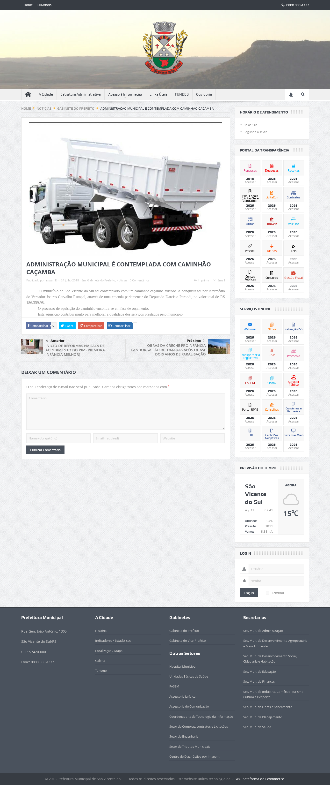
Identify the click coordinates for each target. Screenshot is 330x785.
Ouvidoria (44, 5)
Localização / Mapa (108, 651)
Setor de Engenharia (183, 736)
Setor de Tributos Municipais (189, 746)
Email (221, 280)
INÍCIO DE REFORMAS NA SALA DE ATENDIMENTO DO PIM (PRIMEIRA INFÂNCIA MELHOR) (75, 350)
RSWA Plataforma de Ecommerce (257, 779)
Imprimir (203, 280)
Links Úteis (158, 94)
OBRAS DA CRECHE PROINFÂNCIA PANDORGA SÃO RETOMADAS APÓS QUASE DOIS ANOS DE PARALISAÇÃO (168, 350)
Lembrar (278, 593)
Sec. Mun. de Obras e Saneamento (267, 707)
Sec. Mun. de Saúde (257, 727)
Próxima (194, 341)
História (101, 630)
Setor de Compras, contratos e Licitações (198, 726)
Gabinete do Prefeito (101, 280)
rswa (49, 280)
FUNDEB (182, 94)
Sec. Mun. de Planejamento (262, 717)
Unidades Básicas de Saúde (188, 676)
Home (28, 5)
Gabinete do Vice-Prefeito (187, 640)
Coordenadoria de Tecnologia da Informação (201, 716)
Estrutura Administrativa (80, 94)
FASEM (174, 686)
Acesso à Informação (125, 94)
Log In (249, 592)
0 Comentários (140, 280)
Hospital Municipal (182, 666)
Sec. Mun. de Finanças (259, 681)
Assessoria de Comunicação (189, 706)
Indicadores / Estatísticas (113, 640)
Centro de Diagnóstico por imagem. (194, 756)
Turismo (101, 670)
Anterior (57, 341)
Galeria (100, 660)
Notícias (121, 280)
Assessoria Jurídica (182, 696)
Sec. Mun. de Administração (263, 630)
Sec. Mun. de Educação (259, 671)
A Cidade (46, 94)
